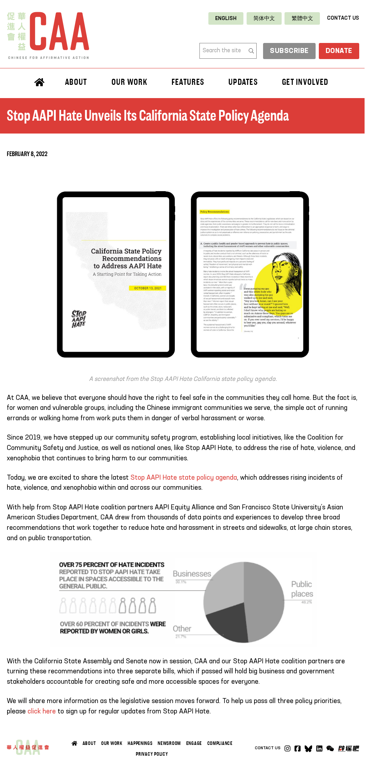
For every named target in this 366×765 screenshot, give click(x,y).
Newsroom (169, 743)
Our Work (112, 743)
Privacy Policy (152, 754)
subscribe (289, 51)
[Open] (330, 748)
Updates (243, 81)
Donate (339, 51)
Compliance (220, 743)
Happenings (140, 743)
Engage (194, 743)
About (89, 743)
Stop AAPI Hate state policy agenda (183, 477)
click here (42, 711)
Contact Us (343, 18)
